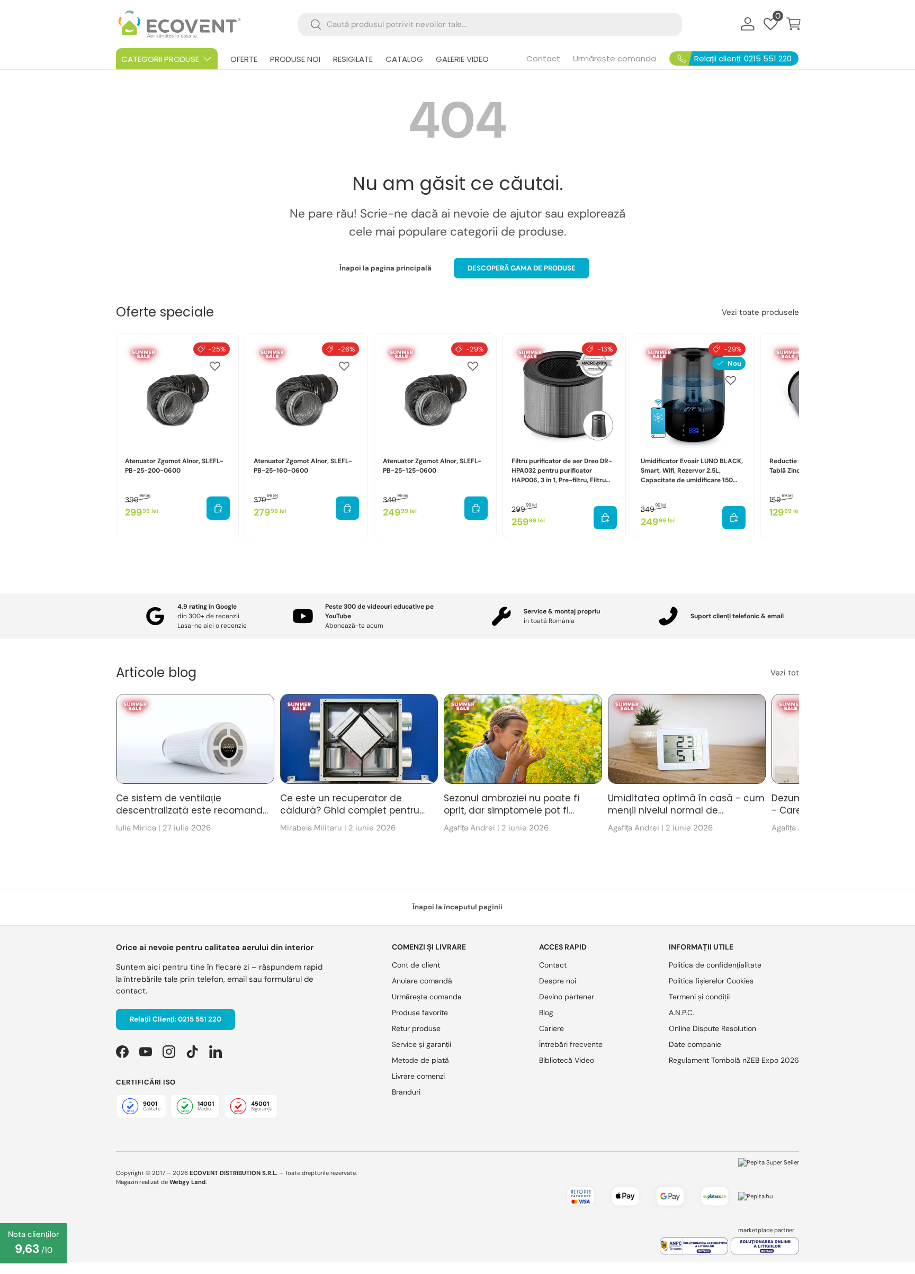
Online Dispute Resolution (712, 1028)
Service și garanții (421, 1044)
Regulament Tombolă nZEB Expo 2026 (734, 1060)
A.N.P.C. (681, 1012)
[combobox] (490, 24)
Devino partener (566, 996)
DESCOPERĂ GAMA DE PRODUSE (522, 268)
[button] (793, 24)
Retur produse (416, 1028)
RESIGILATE (353, 59)
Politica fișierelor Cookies (711, 981)
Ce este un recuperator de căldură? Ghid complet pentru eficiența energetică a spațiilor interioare (350, 805)
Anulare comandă (422, 981)
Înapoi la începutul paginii (457, 906)
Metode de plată (420, 1060)
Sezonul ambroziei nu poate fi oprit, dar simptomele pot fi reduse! (511, 805)
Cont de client (416, 965)
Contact (543, 58)
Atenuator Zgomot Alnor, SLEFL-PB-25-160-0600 (303, 466)
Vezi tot (784, 672)
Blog (546, 1012)
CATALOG (404, 59)
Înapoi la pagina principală (385, 268)
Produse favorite (420, 1012)
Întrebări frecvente (571, 1044)
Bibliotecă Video (566, 1060)
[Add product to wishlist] (215, 366)
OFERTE (243, 59)
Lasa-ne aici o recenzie (212, 625)
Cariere (551, 1028)
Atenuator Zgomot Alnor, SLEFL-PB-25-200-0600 (174, 466)
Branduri (406, 1092)
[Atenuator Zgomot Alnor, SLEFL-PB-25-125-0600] (435, 394)
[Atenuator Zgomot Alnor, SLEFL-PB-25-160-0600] (306, 394)
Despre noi (557, 981)
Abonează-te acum (354, 625)
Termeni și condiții (699, 996)
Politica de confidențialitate (715, 965)
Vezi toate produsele (760, 312)
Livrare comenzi (418, 1076)
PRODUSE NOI (295, 59)
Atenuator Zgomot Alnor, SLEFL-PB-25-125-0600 (432, 466)
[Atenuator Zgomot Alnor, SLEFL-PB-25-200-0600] (177, 394)
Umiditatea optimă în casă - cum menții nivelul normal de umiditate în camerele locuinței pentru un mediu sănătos (686, 805)
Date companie (695, 1044)
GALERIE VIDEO (462, 59)
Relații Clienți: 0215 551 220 (175, 1019)
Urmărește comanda (614, 58)
